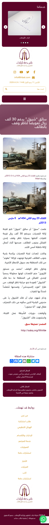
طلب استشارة (24, 421)
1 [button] (27, 42)
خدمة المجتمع (25, 441)
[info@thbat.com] (33, 77)
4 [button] (21, 42)
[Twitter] (28, 72)
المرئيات (24, 467)
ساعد (16, 518)
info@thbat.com (22, 77)
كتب (25, 472)
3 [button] (23, 42)
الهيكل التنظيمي (24, 427)
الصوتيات (24, 447)
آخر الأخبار (33, 349)
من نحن (24, 415)
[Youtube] (21, 72)
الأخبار (24, 461)
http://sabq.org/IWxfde (33, 330)
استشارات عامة (24, 453)
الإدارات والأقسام (24, 435)
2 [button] (25, 42)
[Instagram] (15, 72)
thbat (37, 179)
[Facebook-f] (34, 72)
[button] (5, 27)
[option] (24, 26)
